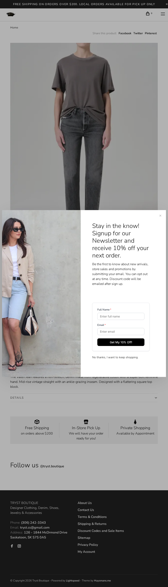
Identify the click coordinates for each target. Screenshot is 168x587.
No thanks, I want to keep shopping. (115, 357)
